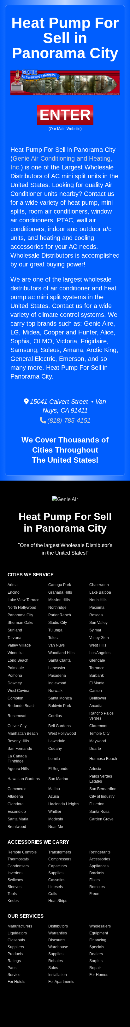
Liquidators (17, 933)
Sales (53, 968)
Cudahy (55, 748)
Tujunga (55, 630)
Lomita (54, 758)
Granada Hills (60, 592)
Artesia (95, 769)
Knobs (13, 901)
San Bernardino (102, 789)
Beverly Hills (18, 741)
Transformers (59, 852)
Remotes (97, 887)
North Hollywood (22, 607)
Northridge (57, 607)
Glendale (97, 660)
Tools (12, 894)
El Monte (96, 683)
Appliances (99, 866)
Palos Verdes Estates (100, 779)
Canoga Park (59, 585)
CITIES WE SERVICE (31, 574)
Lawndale (56, 741)
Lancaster (56, 668)
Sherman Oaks (20, 622)
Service (14, 975)
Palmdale (16, 668)
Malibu (54, 789)
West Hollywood (62, 733)
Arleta (13, 585)
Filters (94, 880)
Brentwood (17, 826)
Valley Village (19, 645)
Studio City (57, 622)
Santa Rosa (99, 811)
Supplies (55, 873)
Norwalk (55, 690)
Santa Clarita (59, 660)
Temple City (99, 733)
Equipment (98, 933)
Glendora (16, 804)
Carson (95, 690)
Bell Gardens (59, 726)
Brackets (96, 873)
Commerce (17, 789)
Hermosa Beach (103, 758)
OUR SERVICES (26, 916)
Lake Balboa (100, 592)
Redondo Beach (22, 706)
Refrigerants (99, 852)
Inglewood (57, 683)
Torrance (96, 668)
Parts (12, 968)
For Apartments (61, 981)
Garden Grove (101, 819)
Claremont (98, 726)
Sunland (15, 630)
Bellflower (97, 698)
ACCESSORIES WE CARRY (38, 842)
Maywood (97, 741)
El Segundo (58, 769)
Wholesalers (100, 926)
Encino (14, 592)
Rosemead (17, 716)
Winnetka (16, 653)
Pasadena (57, 675)
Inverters (15, 873)
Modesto (55, 819)
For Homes (98, 975)
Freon (94, 894)
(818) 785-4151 (68, 420)
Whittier (54, 811)
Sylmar (95, 630)
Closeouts (16, 940)
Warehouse (58, 947)
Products (15, 954)
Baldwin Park (59, 706)
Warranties (57, 933)
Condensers (18, 866)
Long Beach (18, 660)
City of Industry (102, 796)
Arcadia (96, 706)
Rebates (55, 961)
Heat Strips (57, 901)
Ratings (14, 961)
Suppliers (16, 947)
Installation (57, 975)
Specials (96, 947)
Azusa (53, 796)
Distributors (58, 926)
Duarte (95, 748)
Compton (15, 698)
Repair (95, 968)
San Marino (58, 779)
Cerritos (55, 716)
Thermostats (18, 859)
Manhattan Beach (23, 733)
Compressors (59, 859)
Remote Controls (22, 852)
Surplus (96, 961)
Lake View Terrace (23, 600)
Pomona (15, 675)
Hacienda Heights (63, 804)
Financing (97, 940)
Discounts (56, 940)
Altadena (15, 796)
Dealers (96, 954)
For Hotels (16, 981)
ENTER (65, 114)
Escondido (17, 811)
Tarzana (14, 638)
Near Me (55, 826)
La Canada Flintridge (17, 758)
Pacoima (96, 607)
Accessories (99, 859)
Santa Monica (60, 698)
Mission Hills (59, 600)
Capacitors (57, 866)
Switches (15, 880)
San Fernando (20, 748)
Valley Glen (99, 638)
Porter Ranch (59, 615)
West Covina (18, 690)
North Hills (98, 600)
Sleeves (14, 887)
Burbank (96, 675)
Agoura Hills (18, 769)
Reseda (96, 615)
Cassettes (56, 880)
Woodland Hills (61, 653)
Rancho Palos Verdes (101, 716)
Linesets (55, 887)
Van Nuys (56, 645)
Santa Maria (18, 819)
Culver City (17, 726)
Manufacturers (20, 926)
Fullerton (96, 804)
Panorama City (20, 615)
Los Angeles (99, 653)
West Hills (97, 645)
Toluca (54, 638)
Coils (52, 894)
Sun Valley (98, 622)
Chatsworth (99, 585)
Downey (15, 683)
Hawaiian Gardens (24, 779)
